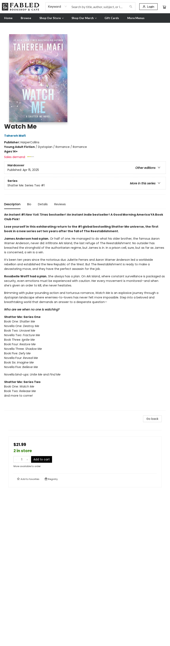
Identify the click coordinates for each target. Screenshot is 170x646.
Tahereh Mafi (15, 136)
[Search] (131, 6)
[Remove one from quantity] (16, 459)
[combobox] (57, 6)
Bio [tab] (29, 204)
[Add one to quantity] (27, 459)
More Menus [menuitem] (135, 18)
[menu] (85, 18)
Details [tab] (43, 204)
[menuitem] (8, 18)
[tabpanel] (85, 311)
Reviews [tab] (60, 204)
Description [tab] (12, 204)
